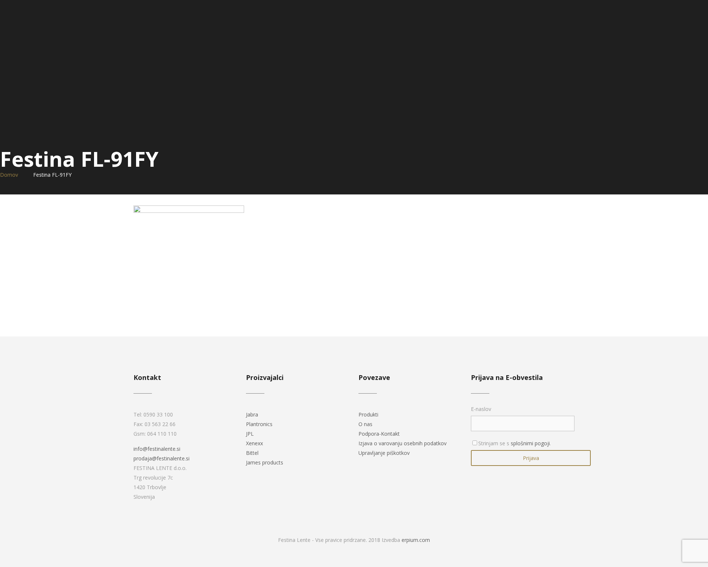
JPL (250, 433)
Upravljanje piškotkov (384, 452)
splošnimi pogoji (530, 443)
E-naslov (481, 408)
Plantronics (259, 424)
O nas (365, 424)
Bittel (252, 452)
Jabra (252, 414)
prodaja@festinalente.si (161, 458)
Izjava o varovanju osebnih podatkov (402, 443)
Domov (9, 174)
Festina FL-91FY (52, 174)
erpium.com (416, 539)
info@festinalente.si (156, 448)
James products (264, 462)
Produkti (368, 414)
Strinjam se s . (514, 443)
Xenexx (254, 443)
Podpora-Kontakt (379, 433)
